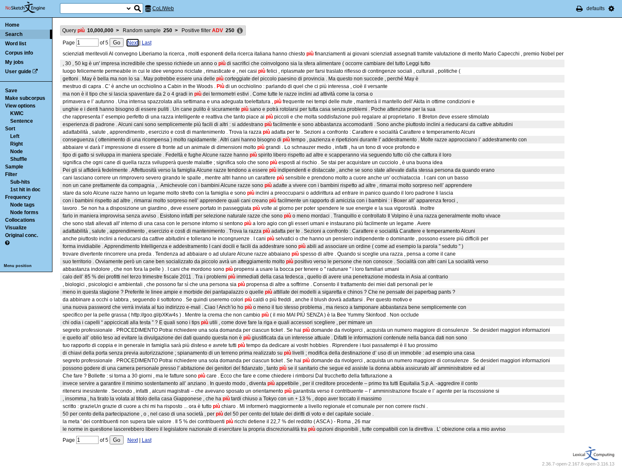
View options (20, 106)
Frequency (18, 197)
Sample (14, 167)
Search (13, 34)
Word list (15, 44)
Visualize (16, 228)
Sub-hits (20, 182)
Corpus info (19, 53)
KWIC (17, 113)
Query (87, 30)
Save (11, 91)
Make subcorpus (25, 98)
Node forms (24, 212)
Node (16, 151)
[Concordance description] (240, 30)
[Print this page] (579, 8)
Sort (10, 129)
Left (14, 136)
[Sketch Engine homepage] (31, 8)
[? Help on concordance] (7, 243)
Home (12, 25)
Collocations (20, 220)
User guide (18, 71)
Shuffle (18, 159)
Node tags (22, 205)
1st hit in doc (25, 190)
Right (16, 144)
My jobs (14, 62)
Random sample (147, 30)
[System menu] (611, 8)
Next (132, 43)
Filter (11, 174)
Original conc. (21, 235)
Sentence (21, 121)
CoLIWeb (163, 8)
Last (146, 43)
